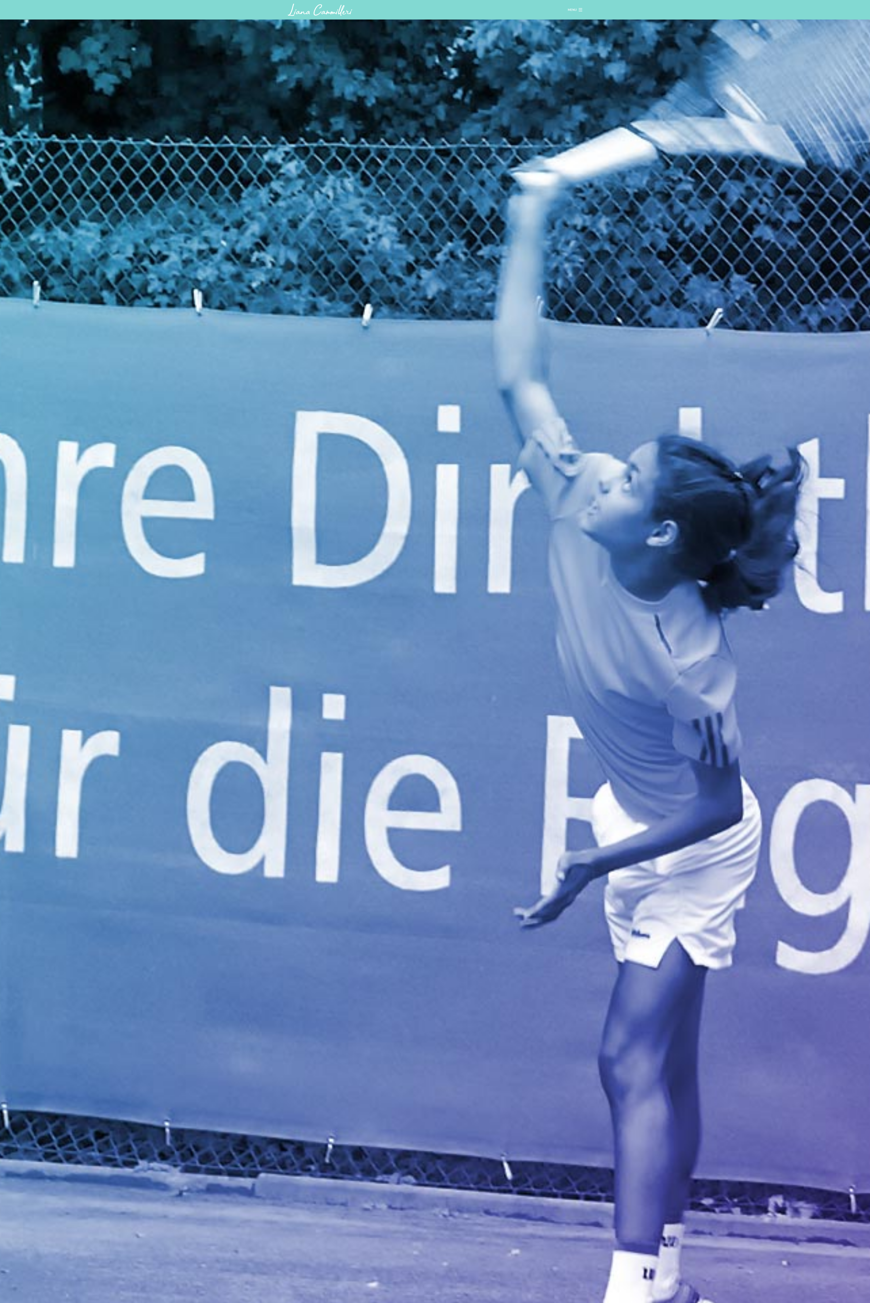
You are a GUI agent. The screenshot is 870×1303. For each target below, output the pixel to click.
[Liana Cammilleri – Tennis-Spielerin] (320, 10)
